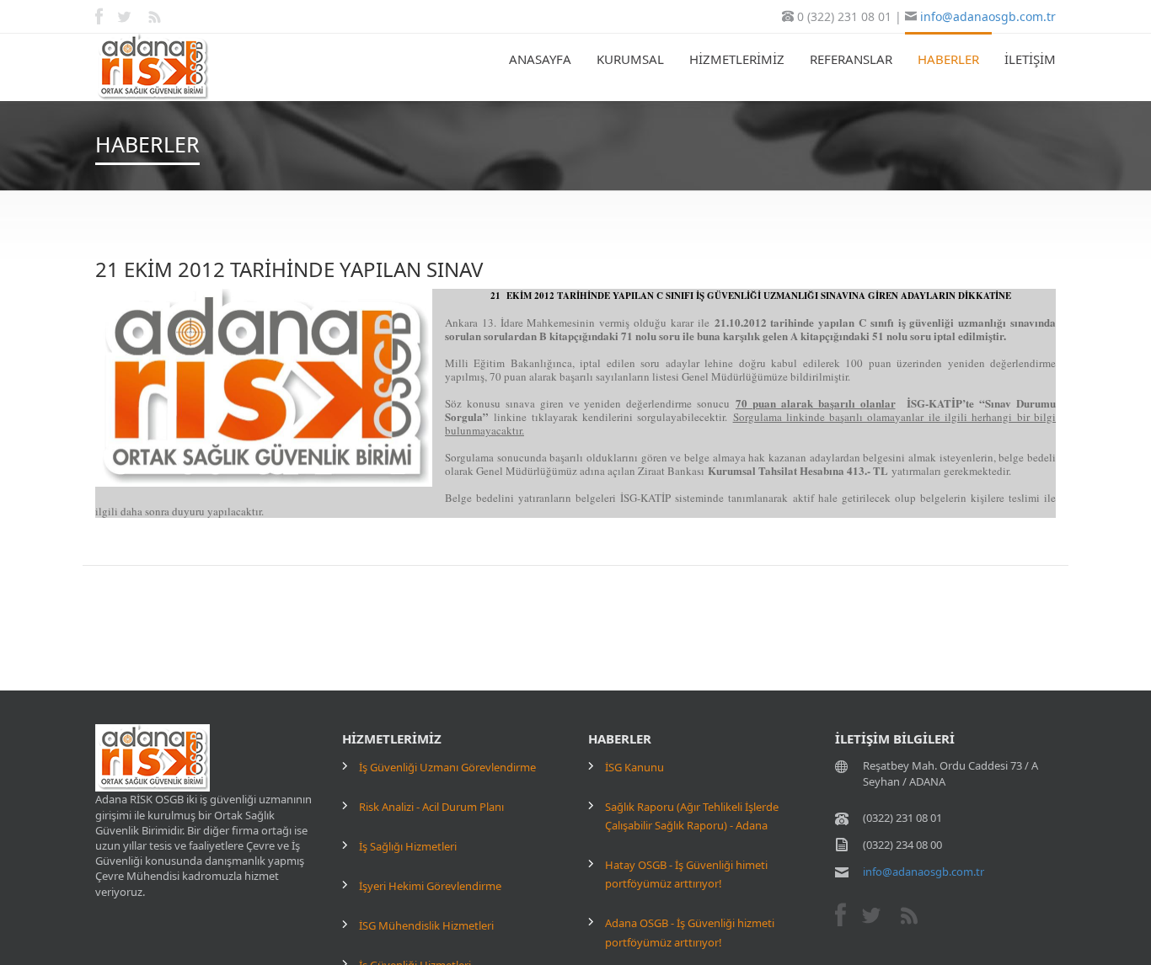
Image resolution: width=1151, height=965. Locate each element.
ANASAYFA (540, 59)
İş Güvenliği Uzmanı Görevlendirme (447, 767)
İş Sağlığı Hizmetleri (408, 846)
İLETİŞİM (1030, 59)
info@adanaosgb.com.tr (988, 16)
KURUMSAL (630, 59)
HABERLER (948, 59)
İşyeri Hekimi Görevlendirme (430, 885)
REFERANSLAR (851, 59)
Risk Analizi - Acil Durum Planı (431, 806)
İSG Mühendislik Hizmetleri (426, 925)
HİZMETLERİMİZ (736, 59)
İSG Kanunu (634, 767)
